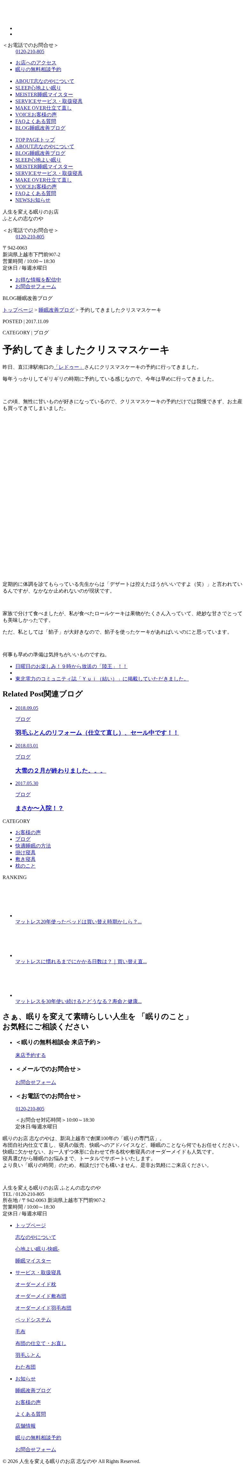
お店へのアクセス (36, 62)
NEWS (32, 200)
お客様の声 (28, 832)
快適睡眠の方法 (33, 845)
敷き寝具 (25, 859)
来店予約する (30, 1055)
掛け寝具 (25, 852)
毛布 (20, 1331)
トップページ (30, 1225)
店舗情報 (25, 1426)
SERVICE (49, 101)
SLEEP (38, 88)
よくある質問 (30, 1414)
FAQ (35, 121)
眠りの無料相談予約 (38, 69)
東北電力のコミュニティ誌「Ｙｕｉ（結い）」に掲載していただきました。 (102, 678)
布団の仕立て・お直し (40, 1343)
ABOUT (44, 81)
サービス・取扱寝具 (38, 1272)
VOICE (36, 114)
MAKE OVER (43, 108)
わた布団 (25, 1367)
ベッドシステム (33, 1319)
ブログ (23, 839)
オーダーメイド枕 (35, 1284)
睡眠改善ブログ (33, 1390)
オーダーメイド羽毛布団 (43, 1308)
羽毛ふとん (28, 1355)
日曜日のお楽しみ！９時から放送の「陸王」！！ (71, 666)
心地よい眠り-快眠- (37, 1249)
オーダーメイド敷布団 (40, 1296)
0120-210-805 (30, 51)
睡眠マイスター (33, 1260)
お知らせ (25, 1378)
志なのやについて (35, 1237)
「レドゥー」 (69, 367)
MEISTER (44, 94)
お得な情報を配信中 (38, 279)
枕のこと (25, 866)
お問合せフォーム (35, 286)
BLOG (40, 128)
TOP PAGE (35, 139)
